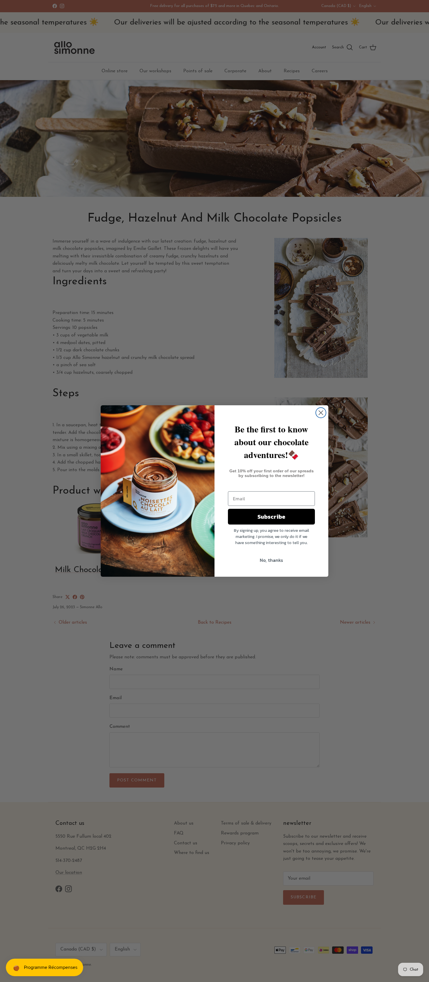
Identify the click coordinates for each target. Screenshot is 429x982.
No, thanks (271, 560)
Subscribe (271, 516)
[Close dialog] (321, 413)
